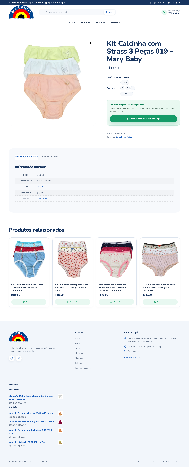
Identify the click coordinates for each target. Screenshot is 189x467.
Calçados (79, 363)
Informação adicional (26, 156)
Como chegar (130, 357)
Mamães (115, 23)
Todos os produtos (84, 368)
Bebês (72, 23)
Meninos (100, 23)
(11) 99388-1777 (135, 351)
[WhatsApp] (19, 358)
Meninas (85, 23)
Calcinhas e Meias (124, 137)
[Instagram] (12, 358)
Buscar (109, 12)
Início (77, 338)
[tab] (26, 157)
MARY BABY (42, 198)
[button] (91, 43)
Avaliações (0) (50, 156)
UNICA (39, 186)
